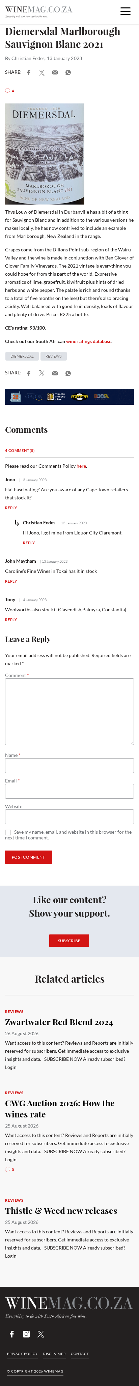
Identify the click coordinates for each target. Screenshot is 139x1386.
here (81, 466)
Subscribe (69, 940)
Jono (10, 479)
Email (12, 780)
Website (13, 806)
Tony (10, 599)
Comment (17, 675)
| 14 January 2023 (33, 599)
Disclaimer (54, 1354)
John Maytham (20, 561)
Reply (11, 507)
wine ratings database (88, 341)
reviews (54, 356)
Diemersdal (22, 356)
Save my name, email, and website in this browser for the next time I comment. (68, 835)
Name (13, 755)
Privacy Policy (22, 1354)
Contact (80, 1354)
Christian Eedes (28, 58)
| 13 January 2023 (33, 480)
